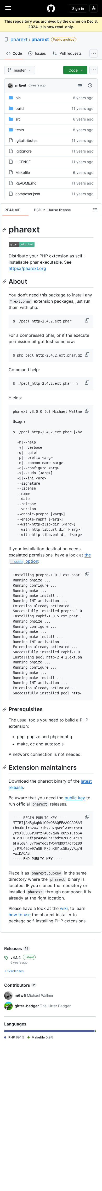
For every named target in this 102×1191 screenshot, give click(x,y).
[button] (87, 320)
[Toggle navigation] (8, 8)
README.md (26, 183)
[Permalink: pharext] (5, 229)
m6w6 (20, 85)
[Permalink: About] (5, 281)
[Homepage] (51, 8)
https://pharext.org (27, 268)
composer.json (27, 194)
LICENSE (23, 162)
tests (19, 130)
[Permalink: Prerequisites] (5, 709)
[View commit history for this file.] (90, 85)
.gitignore (23, 151)
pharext (19, 39)
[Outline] (95, 210)
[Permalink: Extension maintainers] (5, 767)
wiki (64, 908)
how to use (20, 914)
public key (75, 797)
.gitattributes (26, 140)
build (19, 108)
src (18, 119)
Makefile (22, 172)
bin (18, 98)
